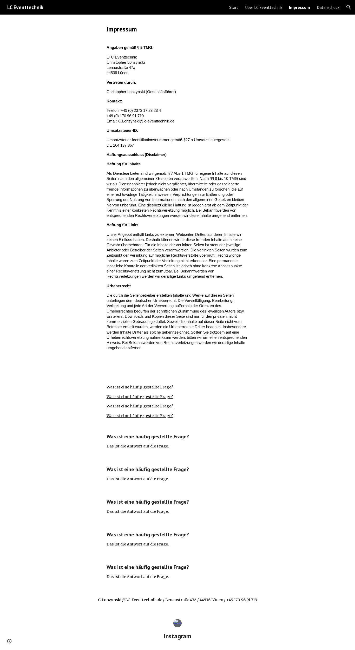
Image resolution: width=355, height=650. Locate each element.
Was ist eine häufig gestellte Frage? (140, 387)
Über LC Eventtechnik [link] (263, 7)
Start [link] (233, 7)
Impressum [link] (299, 7)
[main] (177, 29)
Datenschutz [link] (328, 7)
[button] (349, 7)
